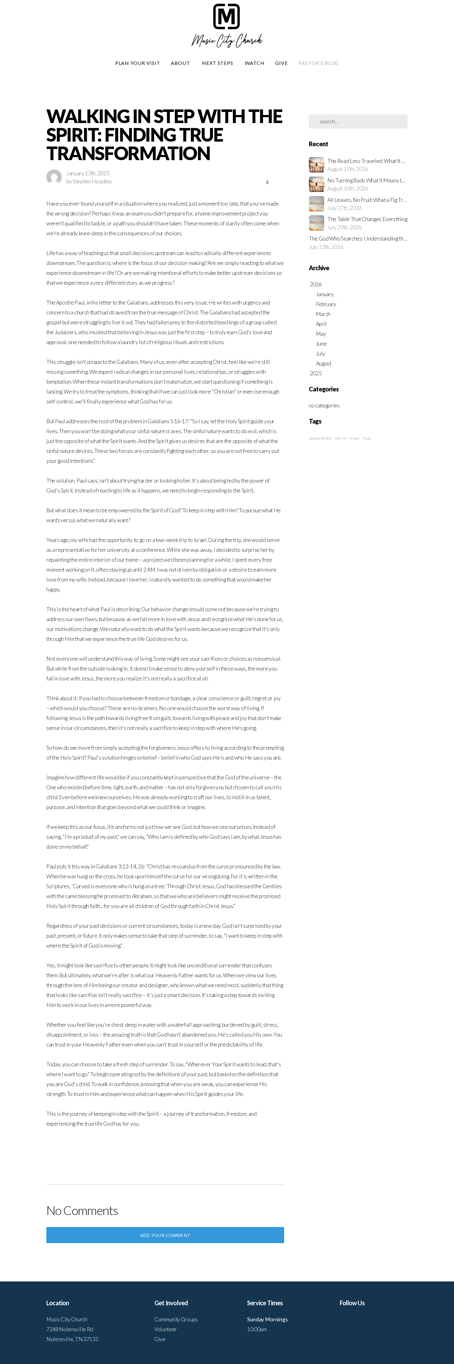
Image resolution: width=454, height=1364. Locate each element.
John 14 (340, 438)
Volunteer (165, 1329)
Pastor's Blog (318, 63)
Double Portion (320, 438)
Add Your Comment (165, 1235)
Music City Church (66, 1319)
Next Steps (218, 63)
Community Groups (176, 1319)
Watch (255, 63)
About (181, 63)
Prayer (355, 438)
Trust (366, 438)
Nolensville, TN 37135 (72, 1339)
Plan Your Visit (137, 63)
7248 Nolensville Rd (69, 1329)
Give (281, 63)
